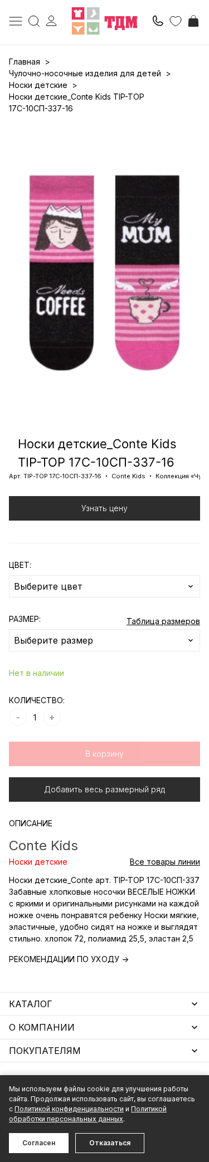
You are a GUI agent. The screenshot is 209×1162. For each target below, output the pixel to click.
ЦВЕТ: (20, 565)
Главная (24, 61)
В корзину (104, 753)
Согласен (38, 1143)
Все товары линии (165, 861)
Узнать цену (104, 508)
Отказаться (109, 1143)
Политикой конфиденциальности (69, 1109)
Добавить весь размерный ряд (104, 789)
